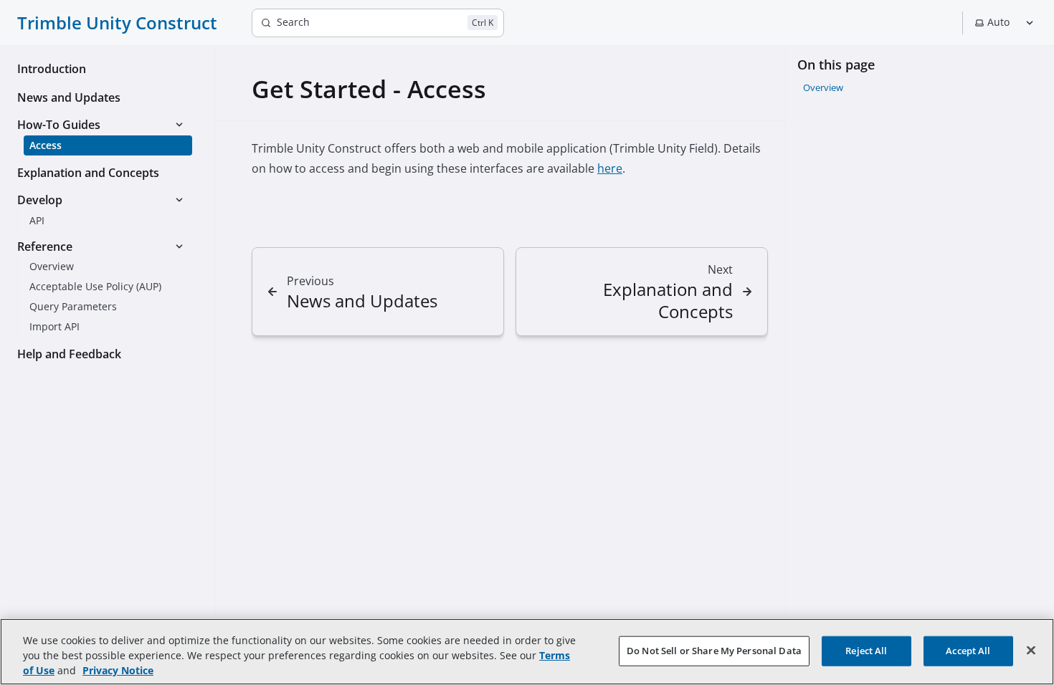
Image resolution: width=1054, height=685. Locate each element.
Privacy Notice (117, 670)
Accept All (968, 649)
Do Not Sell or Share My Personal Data (714, 649)
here (609, 168)
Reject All (866, 649)
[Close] (1031, 650)
